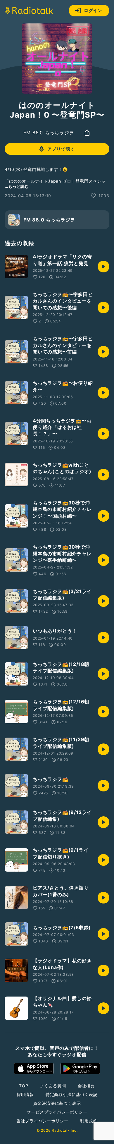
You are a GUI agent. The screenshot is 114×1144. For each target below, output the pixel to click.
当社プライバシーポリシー (43, 1120)
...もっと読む (17, 186)
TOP (23, 1085)
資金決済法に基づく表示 (57, 1103)
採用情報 (25, 1094)
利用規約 (88, 1120)
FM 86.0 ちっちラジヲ (48, 132)
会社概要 (86, 1085)
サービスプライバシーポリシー (57, 1111)
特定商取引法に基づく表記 (72, 1094)
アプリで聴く (61, 149)
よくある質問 (53, 1085)
